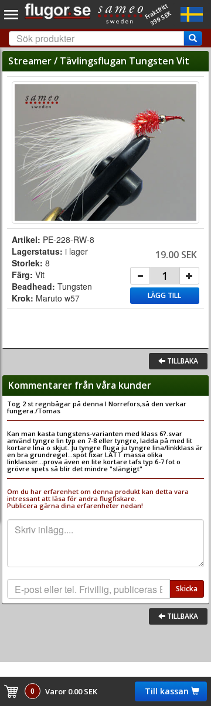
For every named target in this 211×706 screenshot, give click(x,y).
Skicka (187, 589)
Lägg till (164, 295)
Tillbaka (181, 361)
